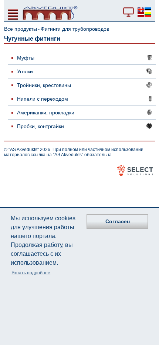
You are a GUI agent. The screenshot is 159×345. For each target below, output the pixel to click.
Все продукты (20, 29)
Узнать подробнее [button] (30, 272)
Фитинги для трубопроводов (75, 29)
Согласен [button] (117, 221)
